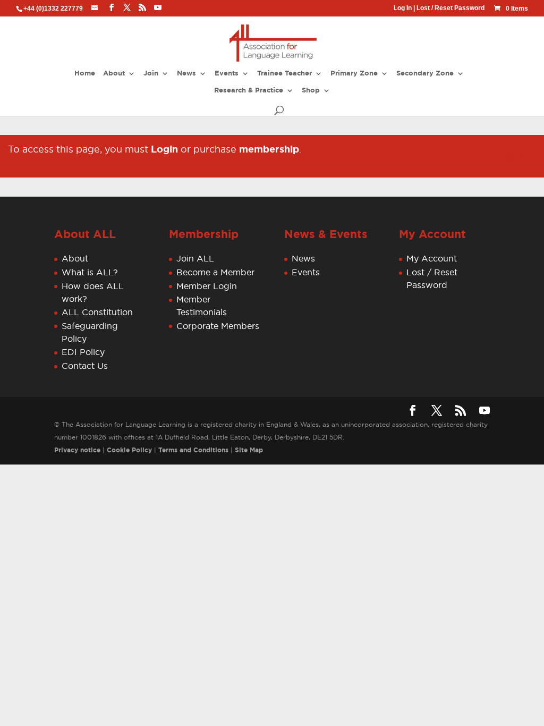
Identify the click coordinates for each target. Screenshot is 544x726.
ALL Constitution (97, 312)
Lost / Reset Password (450, 8)
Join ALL (195, 258)
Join (150, 74)
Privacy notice (77, 450)
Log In (403, 8)
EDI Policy (83, 352)
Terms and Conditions (193, 450)
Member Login (206, 286)
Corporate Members (217, 325)
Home (84, 74)
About (114, 74)
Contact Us (85, 365)
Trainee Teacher (284, 74)
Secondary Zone (425, 74)
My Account (431, 258)
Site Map (249, 450)
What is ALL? (90, 272)
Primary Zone (354, 74)
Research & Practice (248, 91)
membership (269, 149)
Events (227, 74)
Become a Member (215, 272)
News (186, 74)
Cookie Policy (129, 450)
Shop (311, 91)
